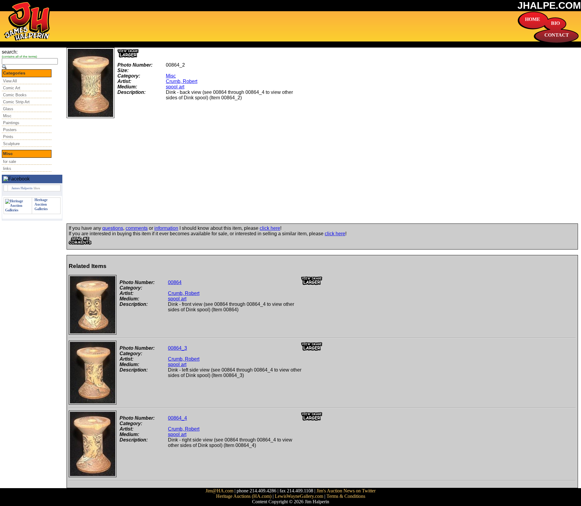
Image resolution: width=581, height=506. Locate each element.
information (166, 228)
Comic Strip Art (16, 102)
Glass (8, 109)
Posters (10, 129)
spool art (175, 86)
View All (10, 81)
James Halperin (22, 188)
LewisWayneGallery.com (299, 496)
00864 (175, 282)
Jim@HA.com (219, 490)
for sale (9, 161)
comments (137, 228)
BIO (555, 23)
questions (112, 228)
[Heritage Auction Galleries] (18, 210)
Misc (7, 116)
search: (10, 52)
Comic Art (11, 88)
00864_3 (177, 348)
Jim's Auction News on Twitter (346, 490)
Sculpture (11, 143)
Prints (8, 136)
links (7, 168)
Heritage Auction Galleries (41, 204)
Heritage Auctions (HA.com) (243, 496)
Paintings (11, 123)
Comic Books (15, 95)
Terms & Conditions (346, 496)
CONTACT (556, 35)
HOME (532, 19)
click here (270, 228)
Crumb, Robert (181, 81)
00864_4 (177, 418)
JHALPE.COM (549, 5)
